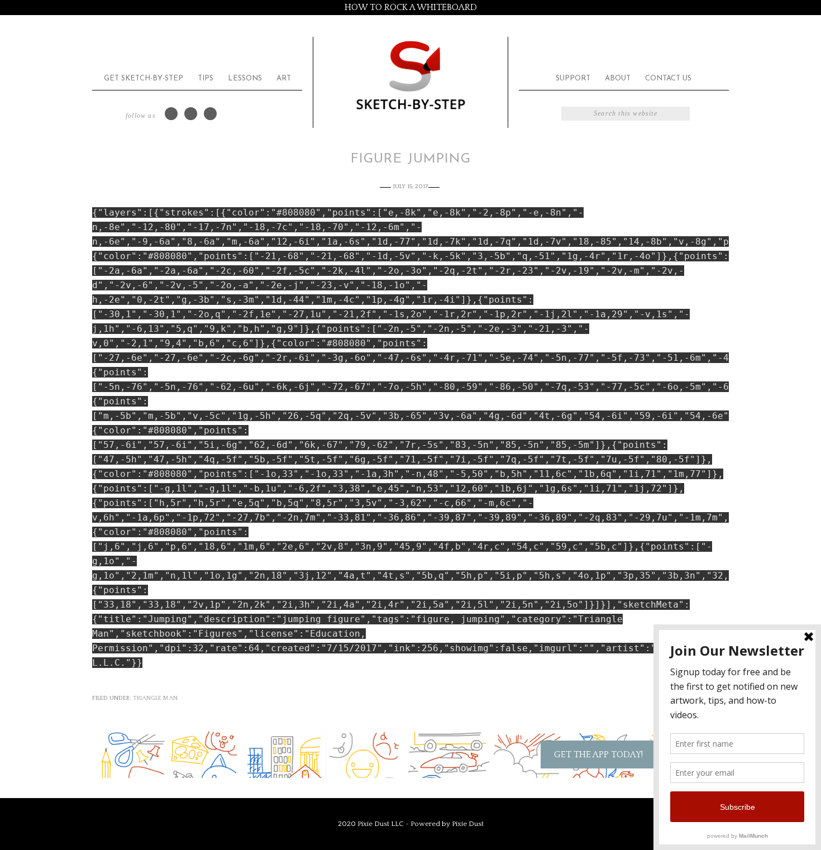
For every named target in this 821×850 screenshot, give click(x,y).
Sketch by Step (410, 74)
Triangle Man (155, 698)
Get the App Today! (598, 754)
